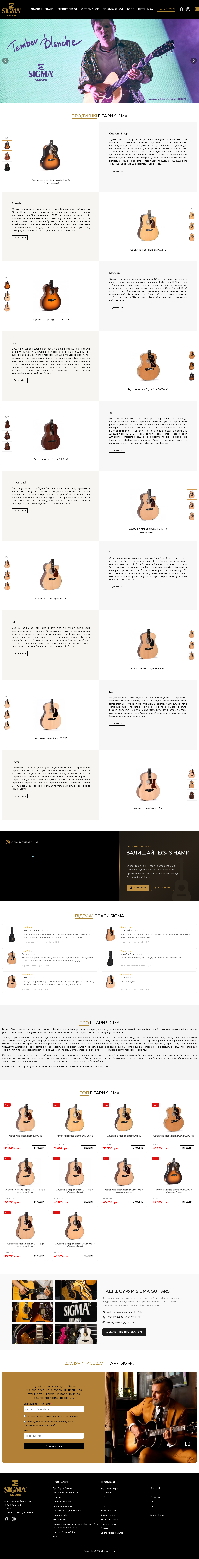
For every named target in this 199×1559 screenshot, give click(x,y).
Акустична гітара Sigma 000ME (50, 738)
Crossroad (19, 482)
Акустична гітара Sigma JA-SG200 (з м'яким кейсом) (51, 181)
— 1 (102, 1501)
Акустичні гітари (42, 9)
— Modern (106, 1492)
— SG (150, 1492)
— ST (150, 1501)
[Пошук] (197, 9)
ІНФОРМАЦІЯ (60, 1482)
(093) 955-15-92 (132, 1317)
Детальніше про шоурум (124, 1332)
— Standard (154, 1488)
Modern (114, 273)
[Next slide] (193, 61)
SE (111, 692)
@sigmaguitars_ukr (25, 842)
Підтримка (145, 9)
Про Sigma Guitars (62, 1488)
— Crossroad (154, 1497)
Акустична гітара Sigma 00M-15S (51, 459)
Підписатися (54, 1446)
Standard (18, 203)
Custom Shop (90, 9)
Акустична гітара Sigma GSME (148, 808)
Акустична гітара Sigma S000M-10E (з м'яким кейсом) (25, 1191)
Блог (130, 9)
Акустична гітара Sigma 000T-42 (124, 1136)
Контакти (57, 1497)
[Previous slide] (5, 61)
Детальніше (117, 171)
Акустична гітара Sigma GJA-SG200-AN (148, 389)
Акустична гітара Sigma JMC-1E (51, 598)
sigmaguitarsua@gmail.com (121, 1322)
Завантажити (59, 1519)
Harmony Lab (167, 9)
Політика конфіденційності (67, 1510)
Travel (16, 761)
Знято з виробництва (112, 1533)
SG (14, 343)
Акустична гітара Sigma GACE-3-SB (50, 319)
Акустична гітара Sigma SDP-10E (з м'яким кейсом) (25, 1244)
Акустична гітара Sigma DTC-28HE (148, 249)
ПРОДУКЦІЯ (108, 1482)
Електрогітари (67, 9)
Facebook (164, 887)
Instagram (140, 887)
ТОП (7, 138)
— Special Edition (156, 1515)
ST (13, 622)
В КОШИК (39, 1148)
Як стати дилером (62, 1506)
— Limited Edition (110, 1519)
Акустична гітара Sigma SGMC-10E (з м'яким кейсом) (124, 1191)
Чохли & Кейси (113, 9)
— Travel (152, 1506)
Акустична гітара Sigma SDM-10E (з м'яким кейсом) (74, 1191)
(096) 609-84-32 (115, 1317)
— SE (103, 1506)
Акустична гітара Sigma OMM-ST (148, 668)
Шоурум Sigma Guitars (64, 1532)
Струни (105, 1528)
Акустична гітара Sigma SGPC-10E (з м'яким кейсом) (148, 530)
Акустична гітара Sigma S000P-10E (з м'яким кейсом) (75, 1244)
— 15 (103, 1497)
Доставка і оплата (62, 1501)
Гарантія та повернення (65, 1492)
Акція (7, 1105)
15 (110, 412)
